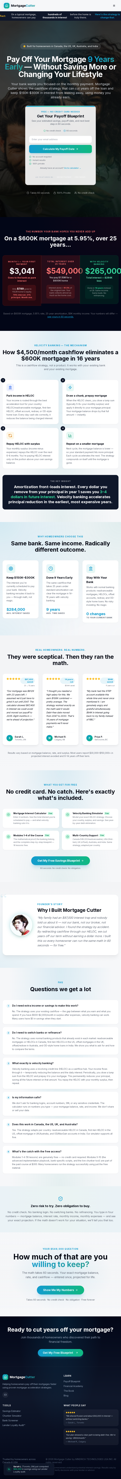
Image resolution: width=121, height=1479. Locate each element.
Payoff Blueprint (72, 1381)
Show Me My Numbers (58, 1290)
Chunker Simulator (12, 1415)
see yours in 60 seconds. (60, 316)
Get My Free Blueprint (58, 1352)
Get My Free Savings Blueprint (58, 860)
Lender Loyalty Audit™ (14, 1425)
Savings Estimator (12, 1411)
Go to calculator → (72, 168)
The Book (69, 1390)
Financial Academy (73, 1386)
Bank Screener (10, 1420)
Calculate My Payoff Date (59, 149)
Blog (66, 1395)
